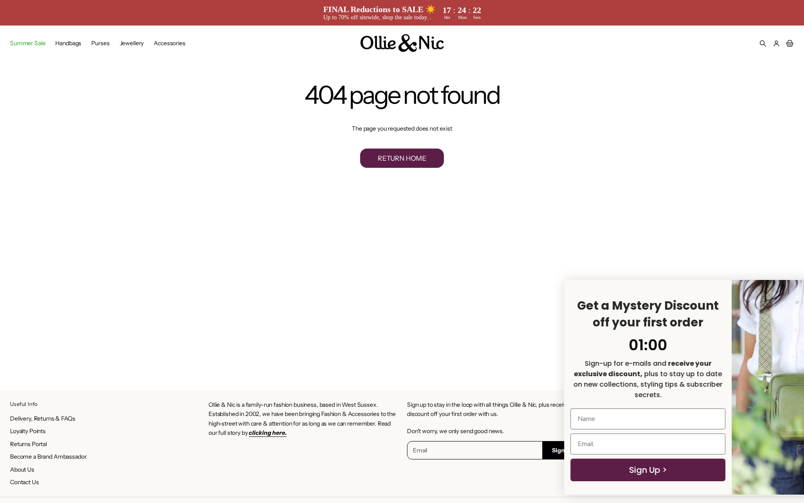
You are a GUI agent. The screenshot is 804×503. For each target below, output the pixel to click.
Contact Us (24, 482)
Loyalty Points (28, 431)
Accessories (169, 43)
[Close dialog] (785, 290)
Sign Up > (545, 470)
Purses (100, 43)
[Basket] (788, 43)
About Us (22, 469)
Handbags (68, 43)
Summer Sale (27, 43)
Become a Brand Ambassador (48, 456)
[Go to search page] (763, 43)
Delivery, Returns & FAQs (42, 418)
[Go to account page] (776, 43)
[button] (763, 43)
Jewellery (132, 43)
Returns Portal (28, 444)
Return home (402, 158)
